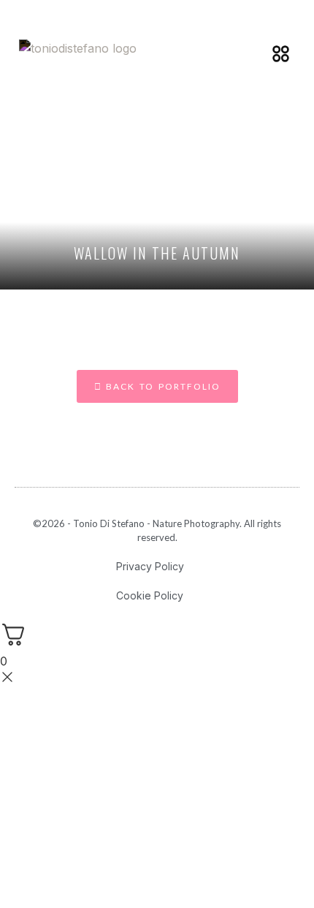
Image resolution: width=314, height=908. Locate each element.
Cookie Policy (149, 595)
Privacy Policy (150, 566)
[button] (280, 53)
